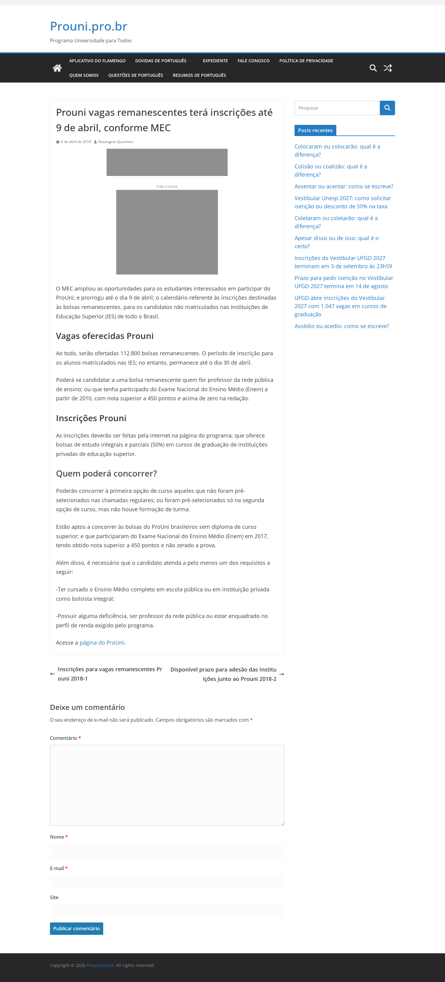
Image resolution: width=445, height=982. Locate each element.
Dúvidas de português (160, 60)
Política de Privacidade (306, 60)
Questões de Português (135, 75)
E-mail (59, 868)
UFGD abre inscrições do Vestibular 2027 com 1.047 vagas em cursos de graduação (341, 306)
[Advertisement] (137, 162)
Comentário (65, 738)
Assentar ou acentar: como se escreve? (344, 186)
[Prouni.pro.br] (57, 68)
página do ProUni (102, 642)
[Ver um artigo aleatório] (388, 68)
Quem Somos (84, 75)
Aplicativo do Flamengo (97, 60)
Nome (59, 837)
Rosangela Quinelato (115, 141)
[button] (189, 61)
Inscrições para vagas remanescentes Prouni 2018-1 (110, 673)
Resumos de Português (199, 75)
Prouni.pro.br (88, 26)
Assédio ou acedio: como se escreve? (342, 326)
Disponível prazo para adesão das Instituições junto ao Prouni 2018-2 (223, 674)
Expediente (215, 60)
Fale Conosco (254, 60)
